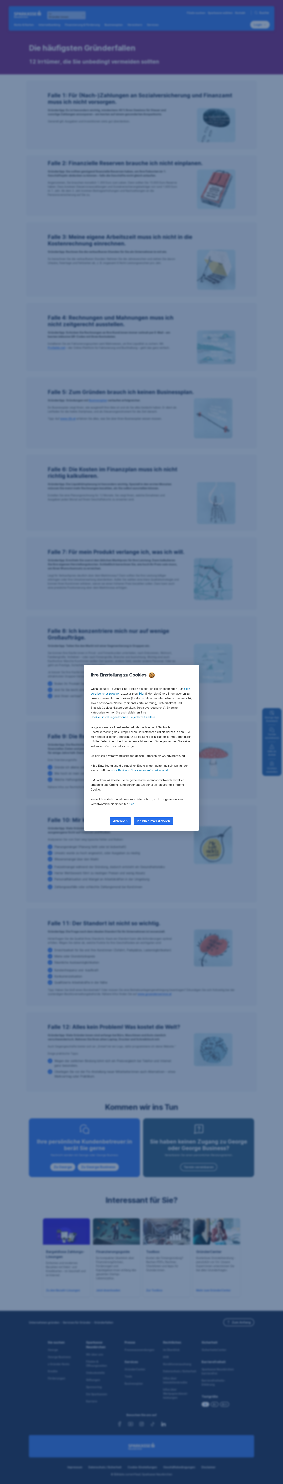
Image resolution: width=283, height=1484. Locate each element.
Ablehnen (120, 821)
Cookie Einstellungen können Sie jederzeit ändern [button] (123, 717)
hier (131, 804)
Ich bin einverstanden (153, 821)
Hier (141, 693)
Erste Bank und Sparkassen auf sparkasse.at (139, 770)
